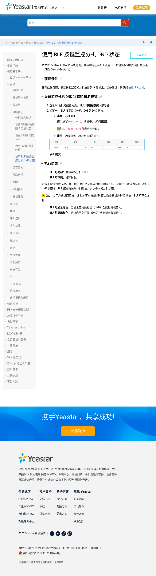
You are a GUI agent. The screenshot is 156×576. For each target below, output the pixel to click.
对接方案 (62, 506)
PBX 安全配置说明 (18, 309)
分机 (28, 42)
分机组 (17, 104)
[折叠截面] (144, 42)
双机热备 (15, 262)
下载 (42, 506)
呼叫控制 (15, 218)
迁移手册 (12, 375)
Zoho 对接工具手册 (18, 363)
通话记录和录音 (19, 297)
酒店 (10, 351)
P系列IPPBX (25, 498)
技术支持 (120, 8)
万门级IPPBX (26, 513)
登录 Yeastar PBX (20, 77)
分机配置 (18, 196)
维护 (12, 276)
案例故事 (79, 513)
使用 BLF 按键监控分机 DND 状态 (64, 42)
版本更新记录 (15, 59)
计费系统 (12, 345)
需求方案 (62, 513)
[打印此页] (151, 42)
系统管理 (15, 254)
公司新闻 (79, 506)
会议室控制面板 (16, 339)
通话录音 (15, 233)
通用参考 (12, 369)
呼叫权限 (18, 189)
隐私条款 (47, 562)
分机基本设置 (21, 97)
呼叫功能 (15, 225)
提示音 (14, 240)
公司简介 (79, 498)
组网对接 (12, 303)
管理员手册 (17, 42)
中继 (12, 211)
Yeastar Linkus (16, 327)
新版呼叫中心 (26, 521)
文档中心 (41, 8)
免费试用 (142, 8)
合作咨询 (78, 431)
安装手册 (12, 65)
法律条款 (58, 562)
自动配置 (12, 321)
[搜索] (125, 22)
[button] (5, 60)
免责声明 (35, 562)
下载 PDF (141, 55)
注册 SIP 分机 (136, 87)
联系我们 (79, 521)
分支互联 (15, 269)
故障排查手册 (15, 315)
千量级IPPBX (26, 506)
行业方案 (62, 498)
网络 (12, 247)
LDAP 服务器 (14, 333)
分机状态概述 (23, 117)
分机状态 (39, 42)
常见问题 (12, 381)
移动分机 (18, 174)
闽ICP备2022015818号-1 (86, 548)
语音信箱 (18, 167)
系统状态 (15, 290)
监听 (15, 181)
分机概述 (18, 90)
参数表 (102, 8)
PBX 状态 (15, 283)
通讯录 (14, 203)
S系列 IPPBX (57, 7)
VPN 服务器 (14, 357)
